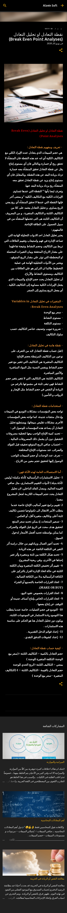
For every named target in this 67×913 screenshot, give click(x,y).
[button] (61, 50)
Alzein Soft (50, 5)
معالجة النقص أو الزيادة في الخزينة (47, 878)
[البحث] (5, 5)
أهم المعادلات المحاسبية (52, 820)
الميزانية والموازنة (55, 762)
